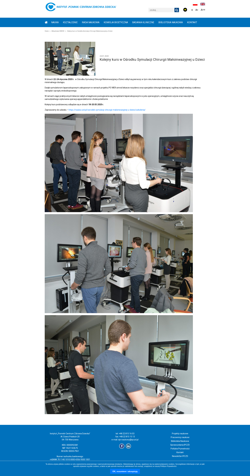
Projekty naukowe (180, 433)
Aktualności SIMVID (58, 31)
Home (47, 31)
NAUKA (55, 22)
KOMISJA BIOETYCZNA (116, 22)
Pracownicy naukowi (180, 437)
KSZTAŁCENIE (70, 22)
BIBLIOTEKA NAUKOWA (170, 22)
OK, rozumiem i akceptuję (125, 471)
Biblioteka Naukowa (180, 441)
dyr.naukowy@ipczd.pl (128, 439)
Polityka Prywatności (180, 448)
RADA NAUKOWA (90, 22)
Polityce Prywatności (168, 466)
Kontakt (192, 22)
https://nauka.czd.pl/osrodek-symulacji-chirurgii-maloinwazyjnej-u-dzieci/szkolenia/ (107, 110)
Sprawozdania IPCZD (180, 445)
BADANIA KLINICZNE (143, 22)
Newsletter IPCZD (180, 456)
